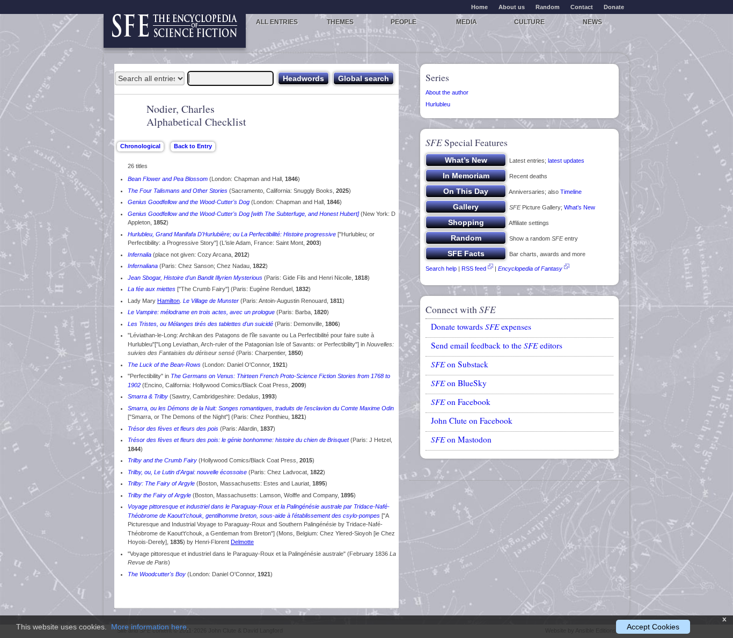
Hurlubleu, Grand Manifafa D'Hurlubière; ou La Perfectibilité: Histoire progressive (232, 234)
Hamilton (168, 301)
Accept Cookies (653, 626)
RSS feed (473, 268)
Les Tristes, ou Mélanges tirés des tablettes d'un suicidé (200, 324)
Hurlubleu (438, 104)
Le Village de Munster (211, 301)
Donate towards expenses (481, 326)
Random (548, 7)
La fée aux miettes (151, 289)
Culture (529, 22)
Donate (614, 7)
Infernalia (139, 254)
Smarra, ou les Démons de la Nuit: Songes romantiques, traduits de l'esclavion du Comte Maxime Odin (261, 408)
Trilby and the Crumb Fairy (162, 460)
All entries (277, 22)
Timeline (571, 192)
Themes (340, 22)
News (592, 22)
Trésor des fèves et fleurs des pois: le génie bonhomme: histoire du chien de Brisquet (238, 440)
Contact (581, 7)
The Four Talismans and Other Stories (178, 190)
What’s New (579, 207)
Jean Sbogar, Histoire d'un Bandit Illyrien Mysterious (195, 277)
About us (512, 7)
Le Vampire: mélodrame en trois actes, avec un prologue (201, 312)
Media (466, 22)
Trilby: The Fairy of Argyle (161, 483)
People (403, 22)
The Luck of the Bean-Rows (164, 364)
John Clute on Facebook (471, 420)
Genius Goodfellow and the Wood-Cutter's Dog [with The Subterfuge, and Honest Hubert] (243, 214)
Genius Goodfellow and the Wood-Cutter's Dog (189, 202)
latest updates (566, 160)
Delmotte (242, 542)
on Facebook (460, 401)
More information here (149, 626)
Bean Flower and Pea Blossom (168, 179)
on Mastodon (461, 439)
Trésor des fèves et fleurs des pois (173, 428)
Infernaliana (143, 266)
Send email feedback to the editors (496, 345)
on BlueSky (459, 383)
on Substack (459, 364)
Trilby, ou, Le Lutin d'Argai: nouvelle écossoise (187, 472)
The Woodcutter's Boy (157, 574)
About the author (447, 92)
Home (479, 7)
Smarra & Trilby (148, 396)
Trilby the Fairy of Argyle (159, 495)
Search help (441, 268)
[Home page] (175, 31)
